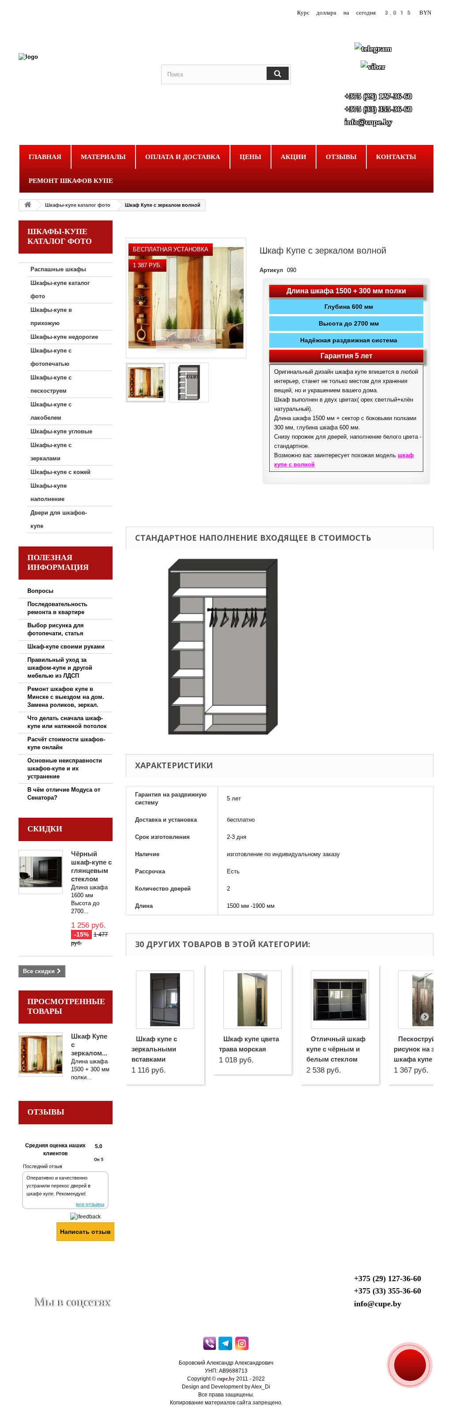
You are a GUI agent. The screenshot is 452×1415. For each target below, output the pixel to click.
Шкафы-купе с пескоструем (51, 384)
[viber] (210, 1346)
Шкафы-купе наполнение (48, 492)
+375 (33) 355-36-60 (378, 109)
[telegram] (226, 1346)
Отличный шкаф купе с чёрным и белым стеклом (335, 1049)
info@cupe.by (368, 122)
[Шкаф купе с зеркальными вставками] (165, 1000)
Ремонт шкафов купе (71, 180)
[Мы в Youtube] (41, 1288)
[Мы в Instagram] (105, 1288)
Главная (45, 156)
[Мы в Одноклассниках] (84, 1288)
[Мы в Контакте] (63, 1288)
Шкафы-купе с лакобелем (51, 411)
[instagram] (242, 1346)
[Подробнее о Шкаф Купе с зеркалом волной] (41, 1054)
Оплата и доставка (182, 156)
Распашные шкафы (58, 269)
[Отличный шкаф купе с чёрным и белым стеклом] (340, 1000)
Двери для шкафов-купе (58, 519)
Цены (250, 156)
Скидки (44, 828)
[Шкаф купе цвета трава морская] (252, 1000)
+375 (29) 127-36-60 (378, 96)
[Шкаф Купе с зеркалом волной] (145, 382)
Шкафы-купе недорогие (64, 337)
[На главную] (27, 205)
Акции (293, 156)
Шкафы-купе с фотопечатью (51, 357)
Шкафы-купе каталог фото (77, 205)
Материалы (103, 156)
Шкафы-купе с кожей (60, 472)
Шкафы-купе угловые (61, 431)
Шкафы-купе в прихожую (51, 316)
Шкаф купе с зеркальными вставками (154, 1049)
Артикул (271, 270)
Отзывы (341, 156)
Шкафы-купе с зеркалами (51, 452)
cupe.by (226, 1379)
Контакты (396, 156)
